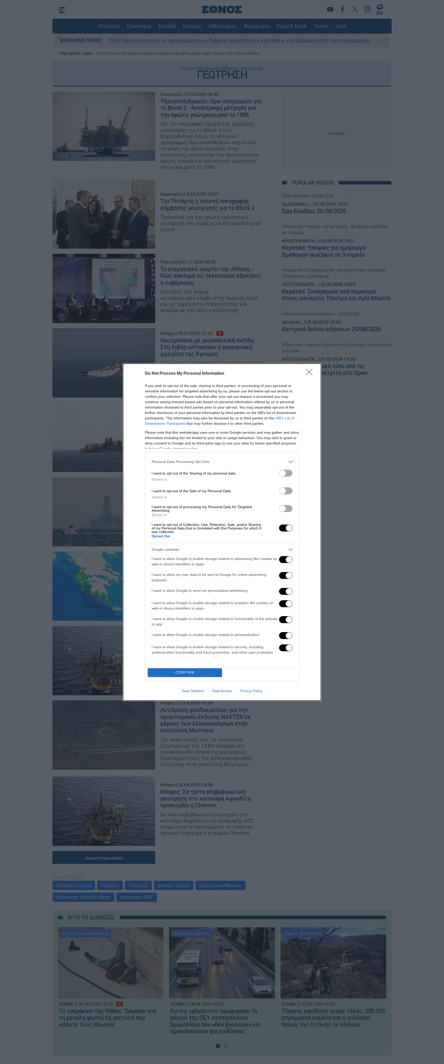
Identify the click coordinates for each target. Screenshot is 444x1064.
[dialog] (222, 532)
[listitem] (222, 462)
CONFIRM (185, 672)
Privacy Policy (251, 691)
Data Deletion (193, 691)
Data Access (222, 691)
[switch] (285, 473)
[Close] (311, 374)
